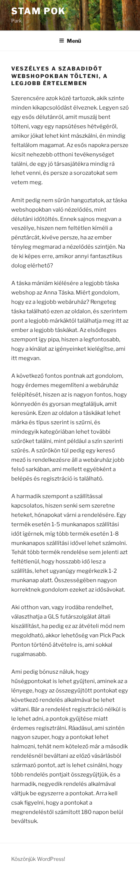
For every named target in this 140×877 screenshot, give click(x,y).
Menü (74, 41)
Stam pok (38, 11)
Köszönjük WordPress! (38, 859)
